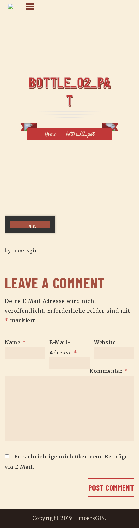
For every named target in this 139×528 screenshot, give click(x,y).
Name (15, 342)
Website (105, 342)
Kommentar (109, 371)
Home (50, 134)
